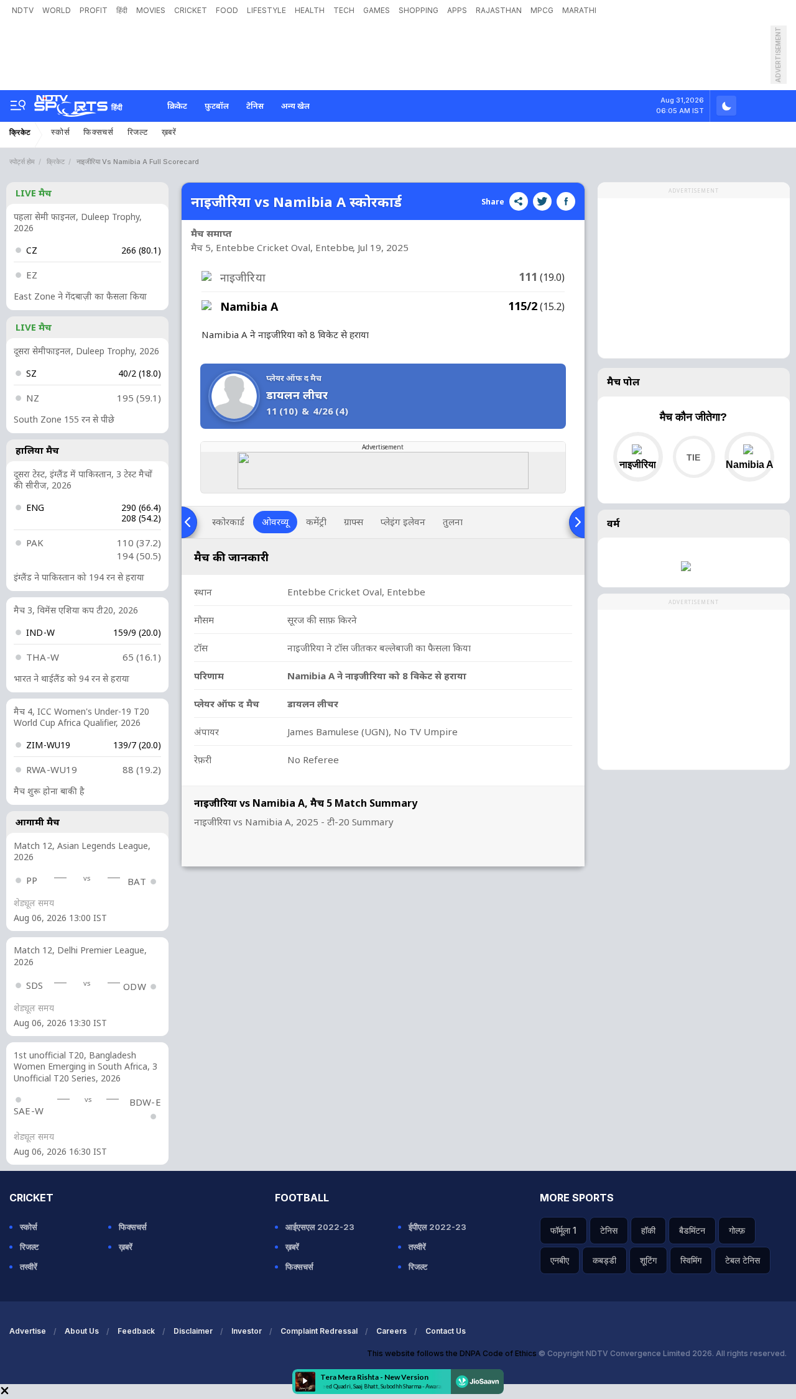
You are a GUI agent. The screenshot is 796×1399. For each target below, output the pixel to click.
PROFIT (94, 10)
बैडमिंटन (692, 1230)
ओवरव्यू (275, 521)
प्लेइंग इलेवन (403, 521)
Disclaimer (193, 1331)
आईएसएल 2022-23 (319, 1227)
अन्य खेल (295, 105)
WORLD (56, 10)
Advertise (27, 1331)
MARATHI (579, 10)
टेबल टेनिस (742, 1260)
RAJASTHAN (499, 10)
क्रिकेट (177, 105)
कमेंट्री (316, 521)
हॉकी (648, 1230)
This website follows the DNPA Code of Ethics (453, 1353)
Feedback (136, 1331)
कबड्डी (604, 1260)
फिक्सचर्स (98, 132)
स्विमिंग (690, 1260)
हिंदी (121, 10)
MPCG (541, 10)
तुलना (453, 521)
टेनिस (255, 105)
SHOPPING (418, 10)
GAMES (376, 10)
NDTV (23, 10)
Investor (246, 1331)
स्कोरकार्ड (228, 521)
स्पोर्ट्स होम (22, 161)
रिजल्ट (137, 132)
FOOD (227, 10)
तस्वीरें (28, 1267)
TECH (343, 10)
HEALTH (310, 10)
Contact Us (445, 1331)
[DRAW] (694, 457)
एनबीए (559, 1260)
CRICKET (190, 10)
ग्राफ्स (353, 521)
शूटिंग (648, 1260)
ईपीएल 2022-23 (437, 1227)
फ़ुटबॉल (217, 105)
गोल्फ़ (737, 1230)
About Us (82, 1331)
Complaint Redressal (319, 1331)
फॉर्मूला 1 (563, 1230)
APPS (457, 10)
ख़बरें (169, 132)
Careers (391, 1331)
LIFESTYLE (266, 10)
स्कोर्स (60, 132)
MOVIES (150, 10)
